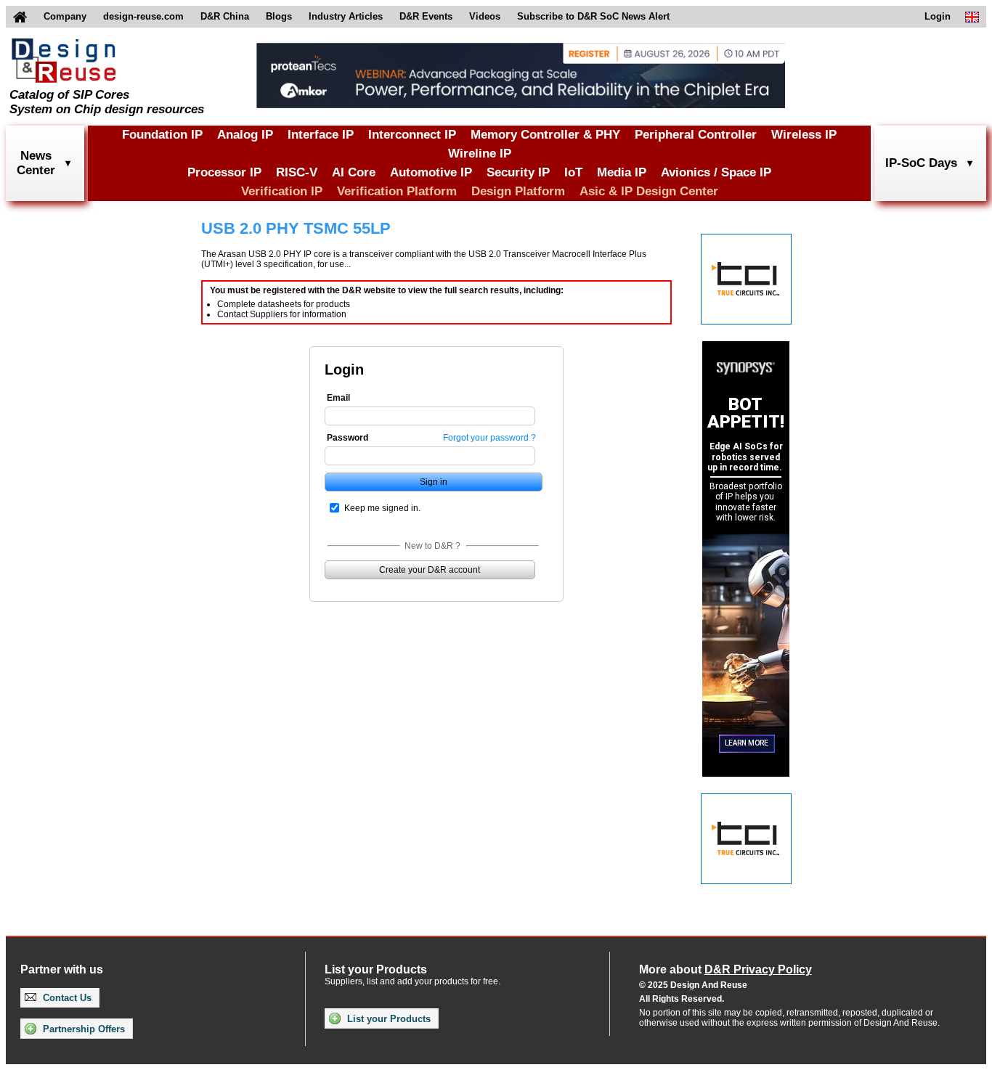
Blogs (279, 16)
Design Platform (518, 191)
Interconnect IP (412, 135)
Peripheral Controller (696, 135)
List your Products (387, 1018)
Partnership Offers (82, 1029)
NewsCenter (36, 163)
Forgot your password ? (489, 438)
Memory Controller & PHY (545, 135)
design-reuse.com (143, 16)
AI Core (353, 172)
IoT (573, 172)
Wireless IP (804, 135)
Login (937, 16)
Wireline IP (479, 153)
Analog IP (245, 135)
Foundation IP (162, 135)
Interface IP (321, 135)
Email (338, 398)
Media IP (621, 172)
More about (725, 969)
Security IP (518, 172)
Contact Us (66, 997)
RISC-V (296, 172)
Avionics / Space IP (716, 172)
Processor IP (224, 172)
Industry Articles (346, 16)
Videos (484, 16)
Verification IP (281, 191)
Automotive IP (431, 172)
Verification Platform (397, 191)
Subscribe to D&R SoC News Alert (593, 16)
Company (65, 16)
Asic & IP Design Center (649, 191)
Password (347, 438)
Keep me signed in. (382, 508)
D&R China (224, 16)
